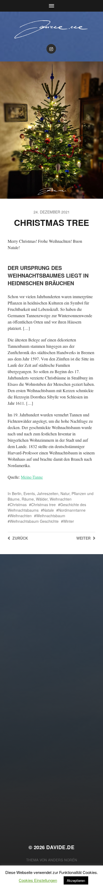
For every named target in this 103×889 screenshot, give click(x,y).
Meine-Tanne (32, 477)
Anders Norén (62, 859)
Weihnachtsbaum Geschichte (34, 521)
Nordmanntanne (72, 510)
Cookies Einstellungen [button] (38, 880)
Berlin (16, 493)
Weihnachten (61, 499)
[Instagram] (51, 49)
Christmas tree (43, 504)
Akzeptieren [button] (76, 880)
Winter (68, 521)
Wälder (42, 499)
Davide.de (60, 847)
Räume (28, 499)
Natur (64, 493)
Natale (48, 510)
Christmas (18, 504)
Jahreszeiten (47, 493)
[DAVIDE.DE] (52, 29)
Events (29, 493)
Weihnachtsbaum (50, 515)
